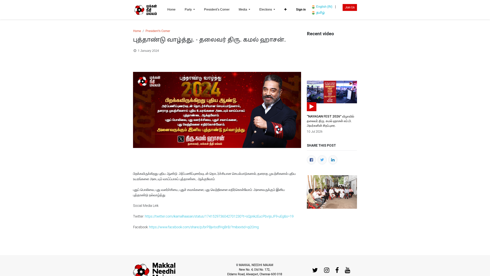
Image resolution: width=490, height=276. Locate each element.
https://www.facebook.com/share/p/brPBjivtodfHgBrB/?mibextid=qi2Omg (204, 227)
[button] (285, 9)
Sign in (301, 9)
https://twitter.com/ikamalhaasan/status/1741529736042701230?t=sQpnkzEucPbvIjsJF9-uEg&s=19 (219, 216)
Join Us (350, 7)
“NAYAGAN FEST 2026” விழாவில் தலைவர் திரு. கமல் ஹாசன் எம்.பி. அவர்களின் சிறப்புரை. (330, 120)
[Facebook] (311, 159)
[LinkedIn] (332, 159)
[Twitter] (322, 159)
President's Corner (157, 31)
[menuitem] (171, 10)
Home (137, 31)
